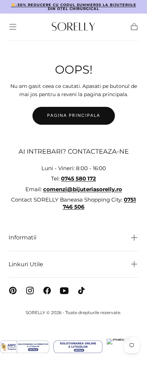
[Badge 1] (24, 347)
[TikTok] (81, 290)
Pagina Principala (73, 115)
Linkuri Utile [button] (26, 264)
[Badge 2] (78, 347)
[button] (13, 27)
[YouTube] (64, 290)
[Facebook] (47, 290)
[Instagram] (30, 290)
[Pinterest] (13, 290)
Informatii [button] (22, 237)
